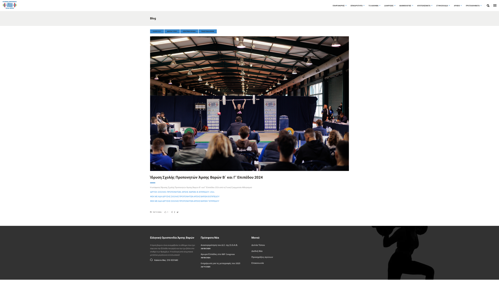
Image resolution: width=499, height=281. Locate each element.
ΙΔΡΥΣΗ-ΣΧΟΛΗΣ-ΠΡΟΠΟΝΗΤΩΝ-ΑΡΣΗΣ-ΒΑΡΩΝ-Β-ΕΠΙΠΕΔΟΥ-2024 (182, 191)
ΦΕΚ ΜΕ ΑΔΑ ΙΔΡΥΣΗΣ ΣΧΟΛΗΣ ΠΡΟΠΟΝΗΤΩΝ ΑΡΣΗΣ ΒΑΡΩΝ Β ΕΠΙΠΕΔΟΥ (184, 196)
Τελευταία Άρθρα (207, 31)
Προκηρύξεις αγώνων (262, 257)
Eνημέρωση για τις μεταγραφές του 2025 (220, 263)
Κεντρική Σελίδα (189, 31)
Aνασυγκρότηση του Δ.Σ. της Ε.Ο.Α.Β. (219, 245)
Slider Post (157, 31)
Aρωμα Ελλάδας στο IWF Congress (218, 254)
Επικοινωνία (257, 263)
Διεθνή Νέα (256, 251)
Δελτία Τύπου (172, 31)
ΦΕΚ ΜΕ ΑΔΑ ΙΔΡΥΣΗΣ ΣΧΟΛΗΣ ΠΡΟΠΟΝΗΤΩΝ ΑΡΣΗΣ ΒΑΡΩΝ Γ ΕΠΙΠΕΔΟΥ (184, 201)
